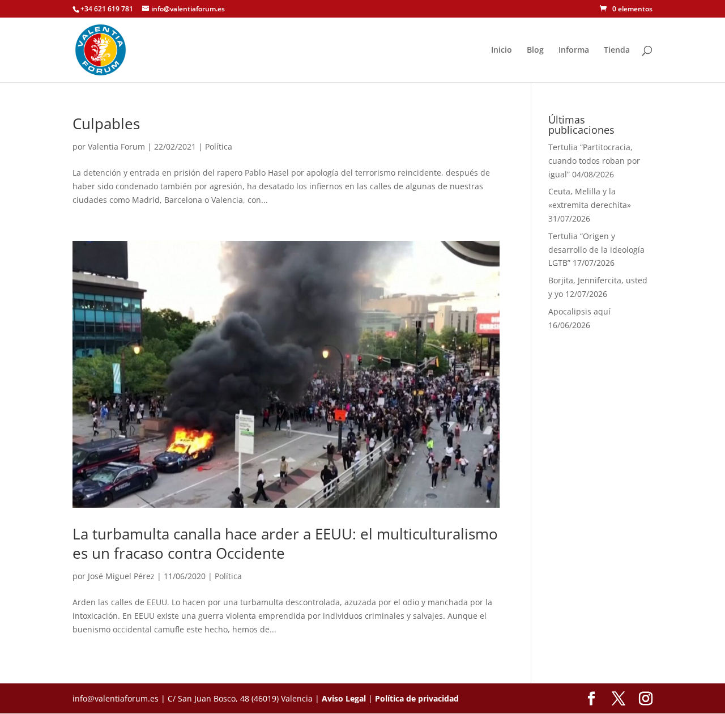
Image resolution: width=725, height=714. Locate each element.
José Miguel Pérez (121, 576)
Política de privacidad (417, 698)
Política (218, 146)
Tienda (617, 50)
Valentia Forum (116, 146)
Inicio (501, 50)
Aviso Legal (344, 698)
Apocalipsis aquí (579, 311)
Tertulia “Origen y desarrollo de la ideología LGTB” (596, 250)
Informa (573, 50)
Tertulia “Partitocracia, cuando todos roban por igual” (594, 161)
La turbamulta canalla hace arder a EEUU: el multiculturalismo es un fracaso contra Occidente (285, 543)
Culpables (106, 123)
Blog (535, 50)
